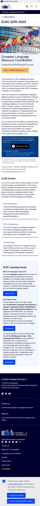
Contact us (5, 446)
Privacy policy (6, 461)
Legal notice (6, 465)
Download (9, 328)
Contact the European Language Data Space (17, 407)
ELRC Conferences (10, 224)
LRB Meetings (8, 242)
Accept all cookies (16, 495)
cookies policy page (15, 484)
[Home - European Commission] (6, 6)
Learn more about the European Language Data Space (18, 419)
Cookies (4, 457)
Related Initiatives (9, 17)
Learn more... (10, 293)
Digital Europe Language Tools (16, 133)
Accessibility (6, 469)
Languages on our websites (11, 453)
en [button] (27, 6)
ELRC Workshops (10, 204)
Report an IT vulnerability (10, 449)
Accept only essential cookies (21, 501)
